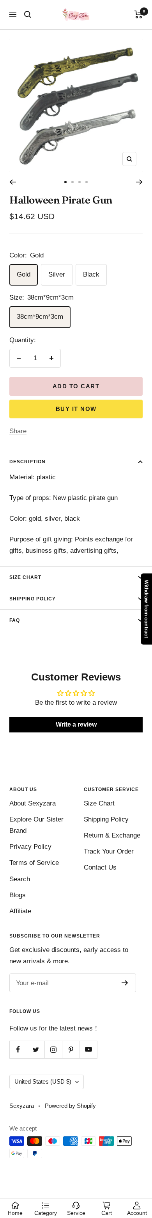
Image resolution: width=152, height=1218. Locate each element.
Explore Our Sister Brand (36, 825)
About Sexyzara (32, 803)
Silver (56, 274)
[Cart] (138, 14)
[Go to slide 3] (79, 182)
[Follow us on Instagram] (53, 1049)
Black (91, 274)
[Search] (27, 14)
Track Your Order (109, 851)
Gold (23, 274)
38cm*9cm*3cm (40, 316)
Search (19, 879)
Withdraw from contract (146, 609)
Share (18, 431)
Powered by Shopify (70, 1105)
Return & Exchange (112, 835)
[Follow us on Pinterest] (71, 1049)
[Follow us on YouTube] (88, 1049)
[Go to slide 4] (86, 182)
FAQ (14, 620)
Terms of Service (34, 862)
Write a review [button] (76, 724)
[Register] (125, 983)
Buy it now (76, 408)
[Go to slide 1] (65, 182)
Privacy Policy (30, 846)
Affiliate (20, 911)
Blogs (17, 895)
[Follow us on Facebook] (18, 1049)
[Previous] (12, 182)
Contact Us (100, 867)
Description (27, 461)
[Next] (139, 182)
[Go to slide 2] (72, 182)
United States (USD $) (42, 1081)
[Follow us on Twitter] (35, 1049)
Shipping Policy (32, 599)
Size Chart (25, 577)
